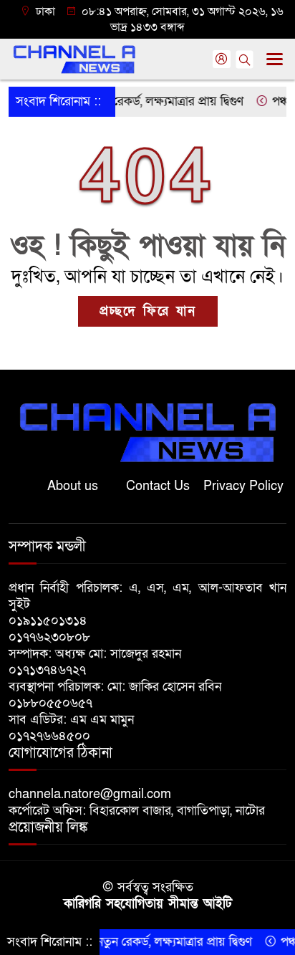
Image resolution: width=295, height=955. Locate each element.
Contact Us (158, 486)
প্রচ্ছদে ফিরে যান (148, 311)
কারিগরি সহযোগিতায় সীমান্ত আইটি (148, 904)
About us (72, 486)
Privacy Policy (243, 486)
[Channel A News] (147, 431)
